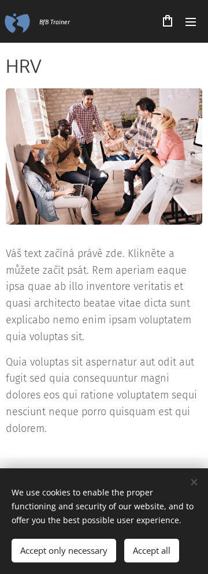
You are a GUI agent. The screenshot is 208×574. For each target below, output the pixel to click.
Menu (190, 21)
